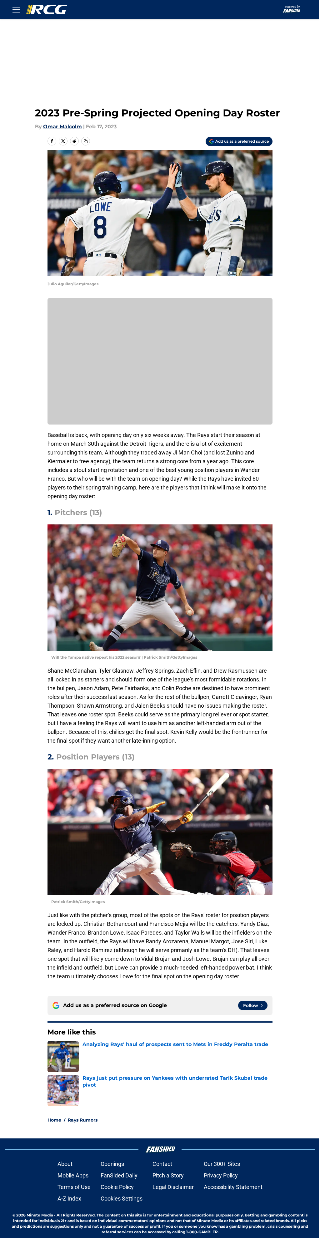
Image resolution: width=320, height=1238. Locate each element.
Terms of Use (74, 1187)
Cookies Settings (121, 1198)
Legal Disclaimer (173, 1187)
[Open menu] (16, 9)
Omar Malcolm (62, 127)
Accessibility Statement (233, 1187)
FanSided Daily (119, 1175)
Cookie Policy (117, 1187)
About (65, 1164)
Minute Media (40, 1215)
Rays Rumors (83, 1120)
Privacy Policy (221, 1175)
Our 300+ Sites (222, 1164)
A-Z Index (69, 1198)
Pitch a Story (168, 1175)
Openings (112, 1164)
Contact (162, 1164)
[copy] (85, 141)
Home (54, 1120)
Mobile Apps (73, 1175)
